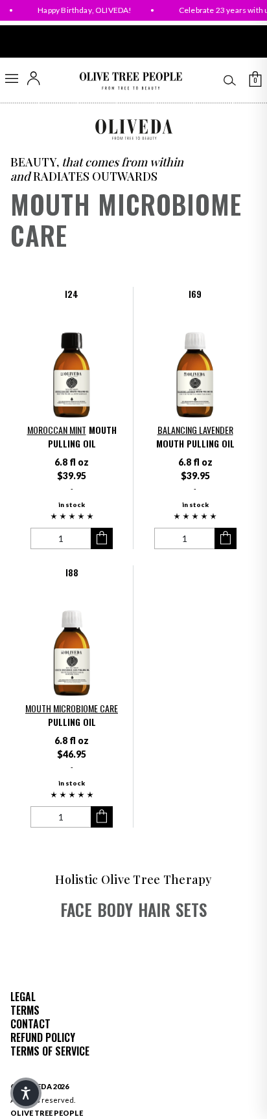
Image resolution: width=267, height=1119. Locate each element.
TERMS (25, 1010)
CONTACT (30, 1024)
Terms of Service (49, 1051)
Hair (154, 909)
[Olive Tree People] (130, 81)
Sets (191, 909)
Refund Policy (42, 1037)
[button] (72, 517)
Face (76, 909)
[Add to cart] (102, 538)
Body (115, 909)
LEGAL (23, 996)
